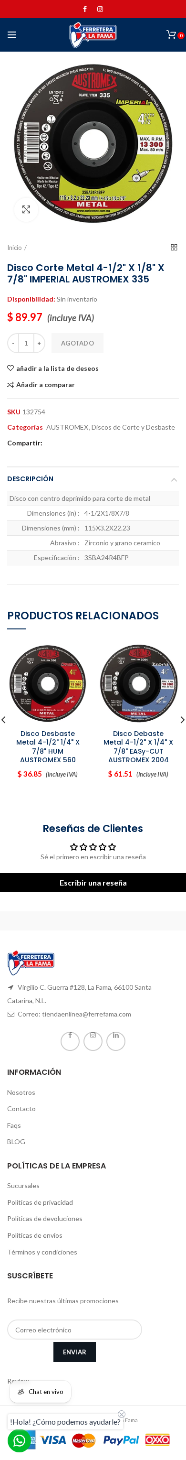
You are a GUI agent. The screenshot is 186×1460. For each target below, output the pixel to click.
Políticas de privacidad (40, 1202)
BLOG (16, 1141)
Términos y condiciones (42, 1252)
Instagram (100, 9)
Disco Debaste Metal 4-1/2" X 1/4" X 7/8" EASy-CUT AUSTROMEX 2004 (138, 746)
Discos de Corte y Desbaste (133, 427)
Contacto (21, 1108)
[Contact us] (19, 1440)
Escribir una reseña (93, 882)
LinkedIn (115, 1041)
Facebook (85, 9)
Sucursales (23, 1185)
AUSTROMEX (67, 427)
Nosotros (21, 1092)
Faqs (14, 1125)
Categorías (25, 427)
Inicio (14, 247)
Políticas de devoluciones (45, 1218)
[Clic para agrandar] (26, 210)
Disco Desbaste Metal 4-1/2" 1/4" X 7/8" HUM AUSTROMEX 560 (48, 746)
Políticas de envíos (34, 1235)
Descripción (30, 479)
